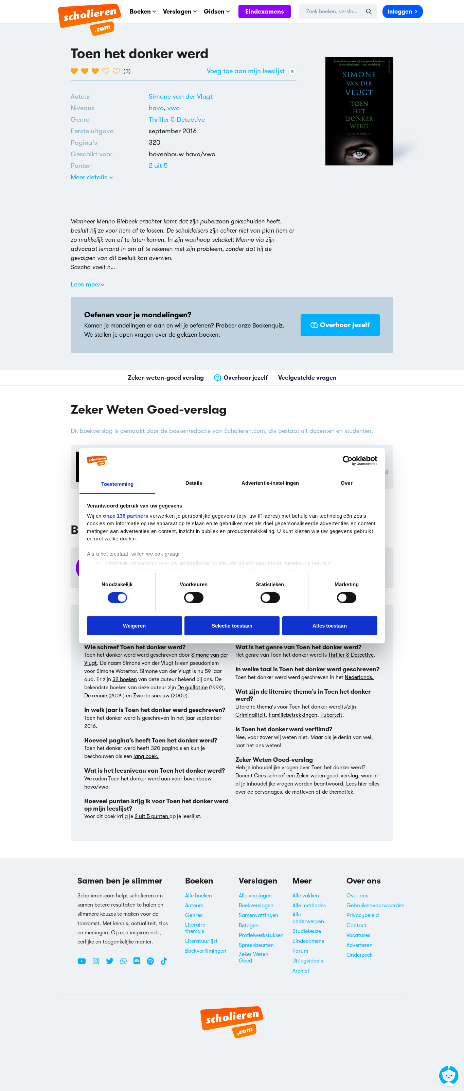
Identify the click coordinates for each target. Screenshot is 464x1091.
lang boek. (146, 756)
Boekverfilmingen (205, 951)
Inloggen (400, 11)
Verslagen (177, 11)
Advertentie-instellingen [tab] (270, 483)
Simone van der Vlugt (181, 96)
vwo (173, 108)
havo (158, 108)
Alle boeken (198, 896)
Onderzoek (359, 955)
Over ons (357, 896)
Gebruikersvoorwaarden (375, 905)
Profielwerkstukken (261, 935)
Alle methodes (309, 905)
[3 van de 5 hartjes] (97, 71)
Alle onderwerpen (308, 918)
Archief (300, 971)
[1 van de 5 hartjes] (76, 71)
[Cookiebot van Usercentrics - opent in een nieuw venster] (347, 461)
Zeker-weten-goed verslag (166, 377)
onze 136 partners (125, 516)
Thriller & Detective (177, 119)
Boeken (140, 11)
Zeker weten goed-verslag (327, 776)
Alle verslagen (255, 896)
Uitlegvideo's (307, 961)
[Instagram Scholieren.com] (98, 963)
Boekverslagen (256, 905)
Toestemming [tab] (117, 484)
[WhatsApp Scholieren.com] (126, 963)
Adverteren (359, 945)
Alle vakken (305, 896)
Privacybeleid (362, 915)
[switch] (193, 597)
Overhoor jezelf (345, 325)
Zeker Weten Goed (253, 957)
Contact (356, 926)
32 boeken (124, 679)
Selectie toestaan (232, 625)
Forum (300, 951)
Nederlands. (359, 677)
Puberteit (331, 715)
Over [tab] (346, 483)
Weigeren (134, 625)
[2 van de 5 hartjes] (86, 71)
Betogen (248, 926)
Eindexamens (264, 11)
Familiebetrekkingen (293, 715)
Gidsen (214, 11)
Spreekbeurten (256, 945)
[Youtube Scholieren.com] (84, 963)
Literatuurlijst (201, 941)
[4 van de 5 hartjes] (107, 71)
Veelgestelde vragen (307, 377)
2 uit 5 (158, 166)
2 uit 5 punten (152, 816)
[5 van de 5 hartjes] (118, 71)
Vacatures (358, 935)
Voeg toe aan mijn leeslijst (246, 71)
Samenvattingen (258, 915)
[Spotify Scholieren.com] (153, 963)
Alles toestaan (329, 625)
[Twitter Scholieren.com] (112, 963)
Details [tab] (193, 483)
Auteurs (194, 905)
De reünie (95, 696)
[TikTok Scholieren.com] (164, 963)
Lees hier (356, 784)
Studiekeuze (306, 931)
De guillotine (192, 688)
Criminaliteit (250, 715)
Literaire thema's (195, 928)
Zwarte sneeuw (151, 696)
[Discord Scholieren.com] (139, 963)
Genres (193, 915)
